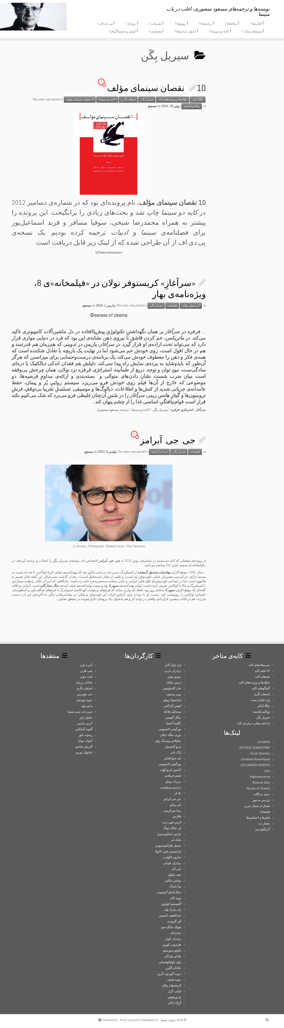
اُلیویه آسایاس (83, 729)
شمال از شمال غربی (257, 806)
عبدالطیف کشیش (170, 915)
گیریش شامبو (83, 746)
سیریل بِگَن (146, 99)
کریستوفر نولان (191, 305)
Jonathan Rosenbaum (255, 759)
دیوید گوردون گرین (169, 974)
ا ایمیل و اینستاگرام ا (123, 31)
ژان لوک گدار (172, 665)
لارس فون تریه (172, 822)
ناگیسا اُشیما (173, 723)
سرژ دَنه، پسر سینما (79, 711)
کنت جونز (86, 676)
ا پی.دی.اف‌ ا (106, 23)
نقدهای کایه (262, 676)
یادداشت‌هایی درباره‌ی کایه (253, 723)
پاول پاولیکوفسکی (170, 962)
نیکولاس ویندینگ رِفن (168, 741)
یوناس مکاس (173, 880)
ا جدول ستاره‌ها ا (186, 31)
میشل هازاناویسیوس (168, 845)
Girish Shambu (260, 753)
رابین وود (86, 706)
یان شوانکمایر (172, 758)
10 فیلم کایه (262, 671)
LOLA (267, 771)
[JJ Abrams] (109, 502)
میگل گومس (173, 717)
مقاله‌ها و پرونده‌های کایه (172, 99)
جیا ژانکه (175, 933)
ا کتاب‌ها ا (257, 23)
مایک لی (176, 840)
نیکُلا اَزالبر (198, 99)
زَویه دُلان (175, 898)
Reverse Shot (261, 782)
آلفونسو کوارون (171, 904)
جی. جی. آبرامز (168, 440)
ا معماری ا (156, 31)
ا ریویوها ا (181, 23)
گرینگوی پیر (262, 829)
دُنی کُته (176, 869)
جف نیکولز (174, 875)
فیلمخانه (172, 305)
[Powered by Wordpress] (100, 1019)
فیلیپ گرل (174, 991)
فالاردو (177, 816)
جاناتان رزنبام (84, 682)
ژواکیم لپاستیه (191, 106)
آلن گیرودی (174, 921)
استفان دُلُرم (128, 99)
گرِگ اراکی (174, 1003)
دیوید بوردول (84, 700)
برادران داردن (172, 671)
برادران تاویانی (172, 863)
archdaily (264, 742)
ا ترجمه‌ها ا (206, 23)
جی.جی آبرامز (159, 452)
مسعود (152, 106)
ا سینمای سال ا (253, 31)
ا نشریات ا (156, 23)
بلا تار (177, 793)
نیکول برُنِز (85, 717)
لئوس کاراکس (172, 706)
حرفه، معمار (168, 1020)
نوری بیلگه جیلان (170, 735)
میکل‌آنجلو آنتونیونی (169, 892)
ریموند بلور (85, 735)
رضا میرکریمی (172, 810)
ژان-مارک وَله (172, 909)
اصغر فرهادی (172, 776)
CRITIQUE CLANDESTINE (254, 748)
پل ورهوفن (174, 997)
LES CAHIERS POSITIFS (255, 765)
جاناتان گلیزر (173, 968)
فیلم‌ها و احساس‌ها (258, 817)
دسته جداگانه (261, 794)
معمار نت (264, 823)
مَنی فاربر (86, 671)
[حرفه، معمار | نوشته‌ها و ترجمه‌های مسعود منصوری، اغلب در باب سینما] (33, 17)
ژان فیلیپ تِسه (260, 700)
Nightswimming (260, 777)
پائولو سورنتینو (172, 950)
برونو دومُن (174, 676)
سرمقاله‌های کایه (259, 665)
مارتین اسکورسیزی (169, 834)
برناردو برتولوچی (170, 787)
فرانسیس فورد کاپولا (168, 851)
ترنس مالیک (173, 682)
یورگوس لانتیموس (170, 729)
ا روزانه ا (132, 23)
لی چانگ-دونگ (172, 828)
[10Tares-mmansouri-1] (108, 153)
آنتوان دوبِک (85, 741)
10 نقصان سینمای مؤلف (156, 87)
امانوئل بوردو (84, 752)
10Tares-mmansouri (108, 252)
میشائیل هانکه (172, 711)
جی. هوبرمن (84, 694)
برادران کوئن (173, 939)
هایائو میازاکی (172, 956)
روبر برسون (173, 694)
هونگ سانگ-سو (171, 927)
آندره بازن (86, 665)
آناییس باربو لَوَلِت (170, 770)
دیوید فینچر (174, 979)
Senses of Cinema (258, 788)
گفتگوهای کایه (261, 688)
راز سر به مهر (261, 800)
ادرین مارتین (84, 723)
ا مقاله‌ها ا (232, 23)
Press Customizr (130, 1020)
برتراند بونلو (173, 781)
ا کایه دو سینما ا (220, 31)
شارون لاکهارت (172, 857)
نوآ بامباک (175, 886)
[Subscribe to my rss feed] (269, 1020)
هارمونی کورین (171, 944)
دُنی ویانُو (175, 805)
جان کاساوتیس (172, 688)
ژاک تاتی (175, 752)
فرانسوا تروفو (172, 700)
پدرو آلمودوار (173, 746)
